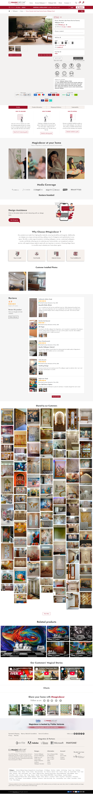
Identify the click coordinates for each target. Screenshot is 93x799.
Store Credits (63, 755)
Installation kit (60, 47)
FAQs (48, 760)
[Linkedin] (79, 734)
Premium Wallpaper (38, 754)
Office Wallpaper (70, 773)
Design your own (38, 757)
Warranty (16, 735)
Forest (82, 771)
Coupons (62, 757)
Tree (45, 771)
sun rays (70, 86)
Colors (48, 762)
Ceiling (65, 771)
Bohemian (49, 771)
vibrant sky (57, 88)
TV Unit (10, 780)
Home (31, 3)
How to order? (50, 757)
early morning (70, 82)
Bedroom (67, 81)
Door (54, 778)
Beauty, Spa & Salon (39, 771)
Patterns (34, 773)
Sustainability (75, 107)
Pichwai (79, 778)
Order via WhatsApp (15, 55)
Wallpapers (62, 81)
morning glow (61, 84)
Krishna (42, 776)
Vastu (73, 770)
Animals (27, 771)
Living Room (52, 776)
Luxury (65, 778)
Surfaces (21, 775)
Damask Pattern (73, 771)
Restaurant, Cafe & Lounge (50, 773)
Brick (57, 771)
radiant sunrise (60, 86)
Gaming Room (69, 776)
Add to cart (58, 58)
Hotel (19, 773)
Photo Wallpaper (16, 780)
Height (66, 40)
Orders (61, 754)
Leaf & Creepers (25, 773)
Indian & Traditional (13, 771)
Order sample (37, 759)
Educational (40, 778)
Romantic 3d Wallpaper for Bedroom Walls (18, 776)
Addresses (62, 759)
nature (59, 85)
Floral (78, 771)
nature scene (70, 85)
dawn (58, 82)
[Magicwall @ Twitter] (52, 700)
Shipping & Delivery (56, 107)
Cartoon (61, 771)
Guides (18, 107)
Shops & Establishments (61, 773)
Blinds (60, 3)
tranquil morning (79, 86)
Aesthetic (58, 770)
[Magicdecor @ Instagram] (48, 700)
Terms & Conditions (43, 734)
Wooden (33, 775)
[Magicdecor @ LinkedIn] (56, 700)
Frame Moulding (59, 778)
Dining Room (75, 776)
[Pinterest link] (83, 734)
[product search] (76, 3)
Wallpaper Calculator (39, 764)
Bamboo (32, 771)
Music (30, 773)
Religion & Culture (40, 773)
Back (82, 11)
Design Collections (38, 760)
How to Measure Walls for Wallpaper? (52, 754)
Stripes (17, 775)
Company (66, 3)
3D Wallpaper (47, 770)
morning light (73, 84)
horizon (56, 84)
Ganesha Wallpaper (32, 776)
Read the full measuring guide (20, 132)
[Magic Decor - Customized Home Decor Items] (17, 3)
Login (72, 7)
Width (56, 40)
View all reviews (56, 396)
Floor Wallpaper (18, 778)
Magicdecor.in (16, 792)
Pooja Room (62, 776)
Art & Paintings (64, 770)
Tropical (69, 770)
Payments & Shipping (14, 734)
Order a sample (78, 58)
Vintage (28, 775)
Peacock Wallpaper (58, 775)
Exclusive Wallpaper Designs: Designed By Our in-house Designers (29, 770)
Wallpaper (62, 88)
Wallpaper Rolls (52, 3)
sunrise (73, 86)
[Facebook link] (81, 734)
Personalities (34, 778)
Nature (70, 81)
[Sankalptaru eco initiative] (78, 756)
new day (75, 85)
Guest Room (11, 778)
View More (46, 613)
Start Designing (14, 220)
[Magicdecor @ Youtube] (44, 700)
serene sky (66, 86)
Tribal (25, 775)
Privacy (10, 735)
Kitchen (57, 776)
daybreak (62, 82)
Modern (69, 778)
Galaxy (10, 773)
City (68, 771)
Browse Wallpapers (40, 3)
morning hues (67, 84)
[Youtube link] (75, 734)
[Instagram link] (77, 734)
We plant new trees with (79, 752)
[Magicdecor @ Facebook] (60, 700)
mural (78, 84)
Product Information (37, 107)
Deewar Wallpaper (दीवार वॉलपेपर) (46, 775)
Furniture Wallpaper (27, 778)
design (65, 82)
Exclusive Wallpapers (39, 755)
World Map (78, 770)
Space (76, 773)
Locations (36, 762)
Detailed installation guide (72, 131)
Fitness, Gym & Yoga (48, 778)
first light (75, 82)
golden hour (80, 82)
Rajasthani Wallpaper (67, 775)
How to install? (50, 759)
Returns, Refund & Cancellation (29, 734)
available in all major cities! (46, 7)
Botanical (53, 771)
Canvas (49, 764)
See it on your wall (45, 55)
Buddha (38, 776)
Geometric (15, 773)
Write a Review (13, 317)
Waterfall (37, 775)
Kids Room (53, 770)
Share (57, 17)
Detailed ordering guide (46, 133)
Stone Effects (12, 775)
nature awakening (64, 85)
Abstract (23, 771)
